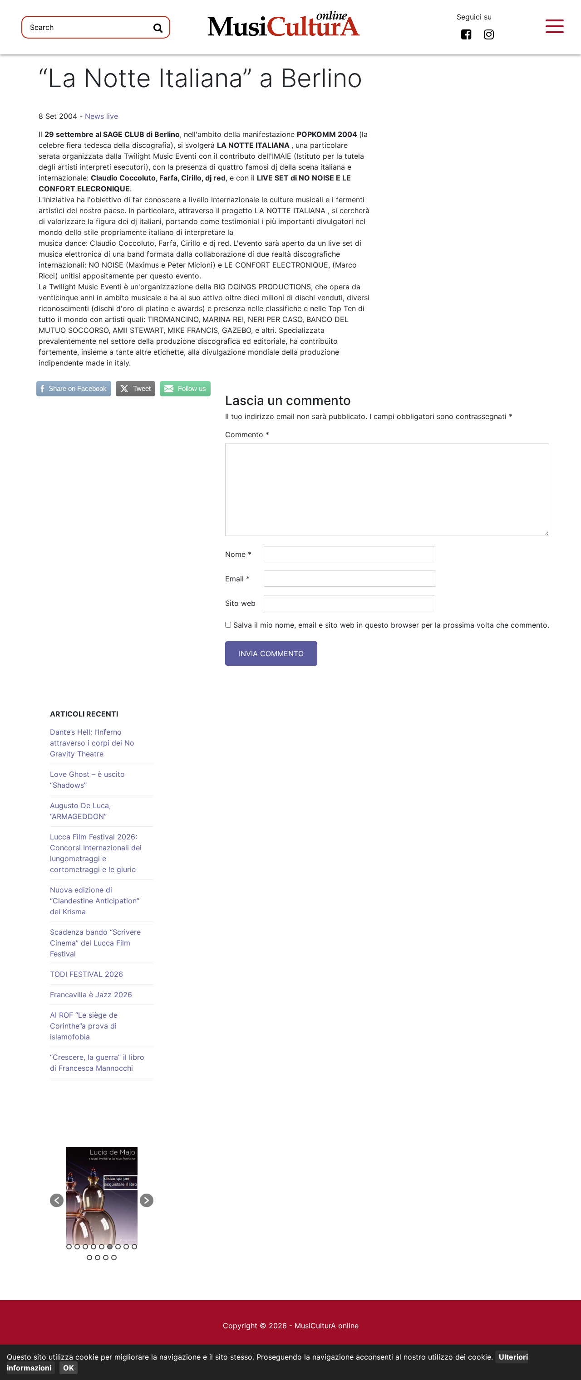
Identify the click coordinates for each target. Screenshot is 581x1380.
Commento (247, 434)
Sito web (240, 603)
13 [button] (114, 1257)
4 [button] (93, 1246)
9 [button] (134, 1246)
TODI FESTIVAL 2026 (86, 974)
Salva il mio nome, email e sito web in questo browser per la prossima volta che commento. (391, 624)
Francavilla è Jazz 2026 (91, 994)
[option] (102, 1196)
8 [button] (126, 1246)
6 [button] (110, 1246)
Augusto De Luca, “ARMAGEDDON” (80, 811)
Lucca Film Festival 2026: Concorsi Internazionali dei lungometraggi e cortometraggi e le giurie (96, 853)
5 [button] (101, 1246)
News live (101, 116)
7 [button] (118, 1246)
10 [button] (89, 1257)
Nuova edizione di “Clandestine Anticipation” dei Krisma (94, 900)
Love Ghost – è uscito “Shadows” (87, 780)
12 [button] (105, 1257)
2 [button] (77, 1246)
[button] (57, 1200)
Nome (238, 554)
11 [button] (97, 1257)
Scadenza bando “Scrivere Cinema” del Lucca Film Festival (95, 942)
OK (68, 1367)
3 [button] (85, 1246)
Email (237, 578)
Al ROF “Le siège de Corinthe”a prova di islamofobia (84, 1025)
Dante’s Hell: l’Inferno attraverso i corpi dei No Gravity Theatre (92, 742)
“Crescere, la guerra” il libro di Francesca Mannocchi (97, 1063)
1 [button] (69, 1246)
